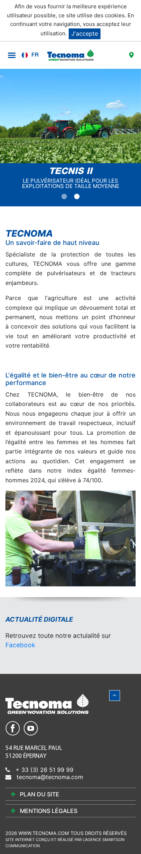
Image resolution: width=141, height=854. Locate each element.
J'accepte (84, 33)
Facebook (20, 645)
